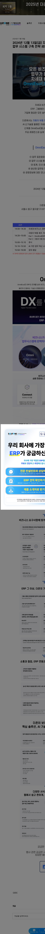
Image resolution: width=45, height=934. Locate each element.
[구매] (21, 455)
